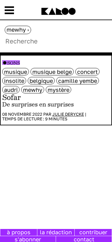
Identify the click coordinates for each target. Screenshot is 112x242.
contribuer (93, 232)
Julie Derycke (68, 114)
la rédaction (56, 232)
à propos (18, 232)
